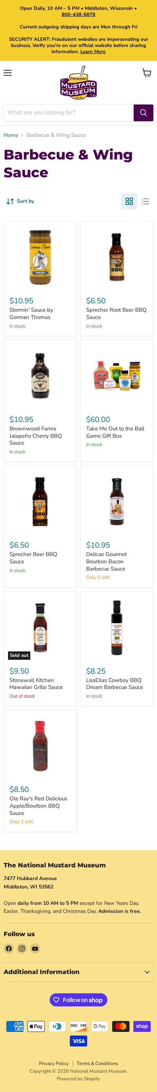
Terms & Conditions (97, 1063)
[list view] (145, 201)
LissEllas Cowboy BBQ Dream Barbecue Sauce (114, 684)
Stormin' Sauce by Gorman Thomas (31, 313)
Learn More (93, 51)
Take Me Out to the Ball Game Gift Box (115, 432)
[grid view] (129, 201)
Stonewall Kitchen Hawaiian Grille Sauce (36, 684)
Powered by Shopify (78, 1079)
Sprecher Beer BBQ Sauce (33, 558)
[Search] (143, 113)
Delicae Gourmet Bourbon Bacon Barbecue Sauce (106, 561)
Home (11, 135)
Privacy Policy (54, 1063)
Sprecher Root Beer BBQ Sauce (116, 313)
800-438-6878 (78, 14)
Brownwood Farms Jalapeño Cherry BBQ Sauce (35, 435)
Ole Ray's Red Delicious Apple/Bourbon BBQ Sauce (38, 805)
